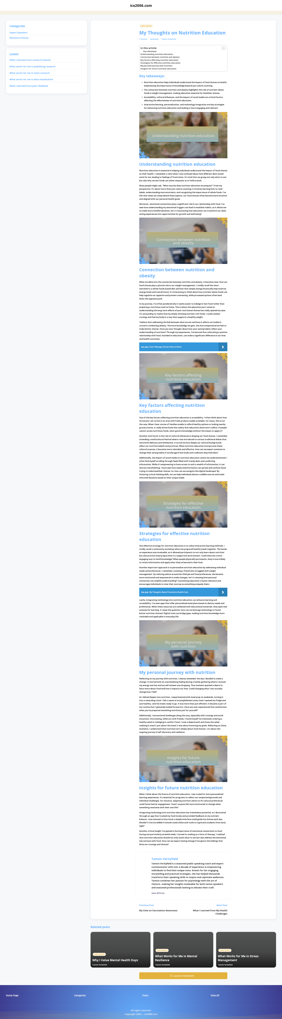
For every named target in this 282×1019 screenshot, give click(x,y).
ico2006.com (141, 5)
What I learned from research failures (30, 60)
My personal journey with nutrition (156, 65)
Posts (145, 995)
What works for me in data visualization (31, 79)
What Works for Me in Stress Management (238, 958)
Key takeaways (150, 51)
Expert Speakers (18, 32)
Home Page (12, 995)
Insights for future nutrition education (158, 68)
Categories (80, 995)
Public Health (146, 26)
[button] (158, 893)
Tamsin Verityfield (164, 859)
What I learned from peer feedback (29, 85)
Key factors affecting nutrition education (159, 60)
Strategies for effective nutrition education (160, 63)
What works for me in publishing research (32, 66)
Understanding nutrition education (156, 54)
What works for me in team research (30, 72)
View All (215, 995)
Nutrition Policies (19, 37)
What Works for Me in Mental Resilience (176, 958)
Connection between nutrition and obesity (159, 57)
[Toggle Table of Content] (222, 48)
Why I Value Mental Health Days (115, 960)
